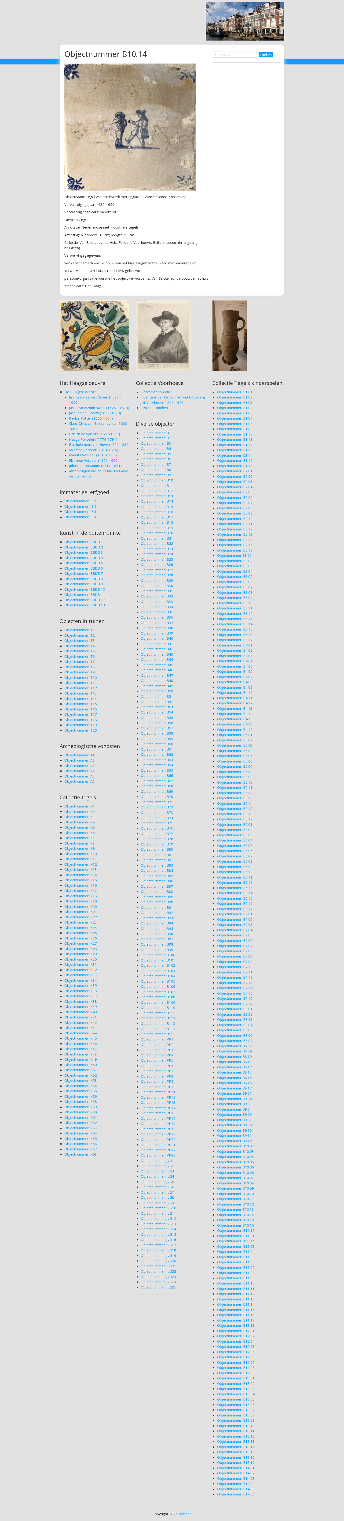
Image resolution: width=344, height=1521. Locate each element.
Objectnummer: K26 (80, 938)
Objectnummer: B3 (156, 443)
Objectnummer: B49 (157, 686)
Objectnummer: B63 (157, 759)
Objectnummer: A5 (79, 776)
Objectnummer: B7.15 (235, 993)
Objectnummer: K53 (80, 1080)
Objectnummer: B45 (157, 664)
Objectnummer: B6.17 (235, 908)
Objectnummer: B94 (157, 923)
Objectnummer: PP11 (158, 1091)
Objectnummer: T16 (80, 709)
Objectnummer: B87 (157, 886)
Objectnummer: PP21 (158, 1144)
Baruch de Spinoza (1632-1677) (94, 434)
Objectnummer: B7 (156, 464)
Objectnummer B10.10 (235, 1193)
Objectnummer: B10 (157, 480)
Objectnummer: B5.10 (235, 782)
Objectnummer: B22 (157, 543)
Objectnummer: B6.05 (235, 845)
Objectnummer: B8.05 (235, 1030)
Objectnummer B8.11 (234, 1061)
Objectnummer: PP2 (157, 1044)
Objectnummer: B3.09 (235, 597)
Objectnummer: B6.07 (235, 856)
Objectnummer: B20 (157, 532)
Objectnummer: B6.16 (235, 903)
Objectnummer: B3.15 (235, 629)
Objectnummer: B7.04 (235, 930)
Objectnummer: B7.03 (235, 924)
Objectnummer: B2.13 (235, 534)
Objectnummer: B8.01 (235, 1008)
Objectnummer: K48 (80, 1054)
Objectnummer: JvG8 (157, 1197)
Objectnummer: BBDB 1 (83, 541)
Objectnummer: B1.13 (235, 449)
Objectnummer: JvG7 (157, 1192)
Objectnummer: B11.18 (236, 1325)
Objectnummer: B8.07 (235, 1040)
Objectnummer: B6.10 (235, 871)
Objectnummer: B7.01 (235, 914)
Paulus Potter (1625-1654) (91, 418)
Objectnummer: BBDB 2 (83, 547)
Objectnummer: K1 (79, 806)
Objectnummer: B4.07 (235, 676)
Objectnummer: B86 (157, 881)
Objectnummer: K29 (80, 953)
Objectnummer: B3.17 (235, 639)
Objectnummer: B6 (156, 459)
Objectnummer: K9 (79, 848)
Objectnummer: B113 (158, 1023)
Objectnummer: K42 (80, 1022)
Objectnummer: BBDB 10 (84, 589)
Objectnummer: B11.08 (236, 1272)
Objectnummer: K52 (80, 1075)
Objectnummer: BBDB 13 (84, 605)
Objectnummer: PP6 (157, 1065)
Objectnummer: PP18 (158, 1129)
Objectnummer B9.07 (234, 1119)
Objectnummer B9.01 (234, 1093)
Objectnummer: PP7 (157, 1070)
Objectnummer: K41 (80, 1017)
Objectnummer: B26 (157, 564)
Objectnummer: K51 (80, 1069)
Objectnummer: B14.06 (236, 1494)
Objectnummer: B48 (157, 680)
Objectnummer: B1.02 (235, 397)
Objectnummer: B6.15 (235, 898)
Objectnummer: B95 (157, 928)
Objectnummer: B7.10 (235, 966)
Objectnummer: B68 (157, 786)
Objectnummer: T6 (79, 656)
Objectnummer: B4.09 (235, 687)
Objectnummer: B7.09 (235, 961)
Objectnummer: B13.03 (236, 1388)
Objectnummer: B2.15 (235, 544)
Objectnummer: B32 (157, 596)
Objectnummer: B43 (157, 654)
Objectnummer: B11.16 (236, 1314)
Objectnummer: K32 (80, 969)
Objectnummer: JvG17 (158, 1245)
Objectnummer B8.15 (234, 1077)
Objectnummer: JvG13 (158, 1223)
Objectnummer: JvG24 (158, 1281)
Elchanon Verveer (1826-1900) (94, 460)
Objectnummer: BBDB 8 (83, 578)
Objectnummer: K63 (80, 1128)
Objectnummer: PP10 (158, 1086)
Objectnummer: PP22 (158, 1150)
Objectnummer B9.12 (234, 1140)
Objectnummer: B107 (158, 991)
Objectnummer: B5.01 (235, 734)
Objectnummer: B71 (157, 802)
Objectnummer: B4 (156, 448)
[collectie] (245, 39)
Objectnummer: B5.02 (235, 740)
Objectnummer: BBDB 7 (83, 573)
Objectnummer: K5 (79, 827)
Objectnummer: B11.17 (236, 1320)
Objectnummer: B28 (157, 575)
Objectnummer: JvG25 (158, 1287)
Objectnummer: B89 (157, 896)
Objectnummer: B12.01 (236, 1330)
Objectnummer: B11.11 (236, 1288)
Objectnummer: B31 (157, 591)
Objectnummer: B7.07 (235, 945)
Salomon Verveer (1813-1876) (93, 449)
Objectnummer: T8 (79, 667)
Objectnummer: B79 (157, 844)
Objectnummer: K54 (80, 1085)
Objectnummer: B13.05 (236, 1399)
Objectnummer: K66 (80, 1143)
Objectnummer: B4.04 (235, 660)
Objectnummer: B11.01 (236, 1235)
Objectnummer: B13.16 (236, 1452)
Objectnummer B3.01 (234, 555)
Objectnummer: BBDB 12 (84, 599)
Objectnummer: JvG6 (157, 1186)
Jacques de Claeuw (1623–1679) (95, 412)
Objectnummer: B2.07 (235, 502)
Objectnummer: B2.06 (235, 497)
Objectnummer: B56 (157, 722)
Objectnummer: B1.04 (235, 407)
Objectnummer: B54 (157, 712)
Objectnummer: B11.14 (236, 1304)
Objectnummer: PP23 (158, 1155)
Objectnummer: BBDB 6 (83, 568)
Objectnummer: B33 (157, 601)
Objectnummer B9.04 (234, 1109)
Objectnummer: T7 (79, 661)
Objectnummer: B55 (157, 717)
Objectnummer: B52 (157, 701)
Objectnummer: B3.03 (235, 565)
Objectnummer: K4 (79, 822)
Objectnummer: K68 (80, 1154)
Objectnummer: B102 (158, 965)
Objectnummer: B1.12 (235, 444)
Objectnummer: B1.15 (235, 460)
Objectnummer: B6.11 (235, 877)
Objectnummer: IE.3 (80, 511)
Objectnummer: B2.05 (235, 492)
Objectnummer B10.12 (235, 1204)
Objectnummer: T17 (80, 714)
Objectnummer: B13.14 (236, 1446)
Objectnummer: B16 (157, 511)
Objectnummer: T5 (79, 651)
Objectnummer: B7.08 (235, 951)
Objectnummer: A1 (79, 755)
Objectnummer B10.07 (235, 1177)
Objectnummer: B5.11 (235, 787)
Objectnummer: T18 (80, 719)
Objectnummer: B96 (157, 933)
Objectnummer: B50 (157, 691)
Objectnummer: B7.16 (235, 998)
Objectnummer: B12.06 (236, 1357)
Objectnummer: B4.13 (235, 708)
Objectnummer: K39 (80, 1006)
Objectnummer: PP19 (158, 1134)
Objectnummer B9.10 (234, 1130)
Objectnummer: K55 (80, 1091)
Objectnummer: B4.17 (235, 729)
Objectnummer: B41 (157, 643)
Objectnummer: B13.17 (236, 1462)
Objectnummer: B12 (157, 490)
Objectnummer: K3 (79, 816)
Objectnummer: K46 (80, 1043)
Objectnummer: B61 (157, 749)
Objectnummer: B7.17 (235, 1003)
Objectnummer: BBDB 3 (83, 552)
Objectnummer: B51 (157, 696)
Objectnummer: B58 (157, 733)
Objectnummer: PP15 (158, 1113)
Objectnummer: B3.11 (235, 608)
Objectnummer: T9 (79, 672)
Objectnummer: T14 (80, 698)
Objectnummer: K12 (80, 864)
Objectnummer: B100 (158, 954)
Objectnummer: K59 (80, 1106)
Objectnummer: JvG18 (158, 1250)
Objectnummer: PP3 (157, 1049)
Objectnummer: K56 (80, 1096)
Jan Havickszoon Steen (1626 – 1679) (99, 407)
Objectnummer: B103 (158, 970)
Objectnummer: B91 (157, 907)
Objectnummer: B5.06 (235, 761)
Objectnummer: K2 (79, 811)
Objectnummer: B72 (157, 807)
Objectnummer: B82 (157, 859)
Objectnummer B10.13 (235, 1209)
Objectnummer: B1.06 (235, 413)
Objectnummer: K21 (80, 911)
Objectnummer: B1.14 (235, 455)
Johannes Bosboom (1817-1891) (95, 465)
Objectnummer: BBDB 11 (84, 594)
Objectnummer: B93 (157, 918)
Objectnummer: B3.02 (235, 560)
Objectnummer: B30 (157, 585)
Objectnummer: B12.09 (236, 1373)
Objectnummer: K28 (80, 948)
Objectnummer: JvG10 (158, 1208)
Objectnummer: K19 (80, 901)
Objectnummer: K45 (80, 1038)
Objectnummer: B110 (158, 1007)
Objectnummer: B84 (157, 870)
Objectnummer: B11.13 (236, 1299)
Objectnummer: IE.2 (80, 506)
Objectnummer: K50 (80, 1064)
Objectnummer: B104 (158, 975)
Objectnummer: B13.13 (236, 1441)
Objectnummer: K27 (80, 943)
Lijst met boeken (154, 407)
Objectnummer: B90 (157, 902)
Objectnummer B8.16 (234, 1082)
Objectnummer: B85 (157, 875)
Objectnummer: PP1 (157, 1039)
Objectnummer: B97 (157, 939)
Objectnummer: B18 (157, 522)
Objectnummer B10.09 (235, 1188)
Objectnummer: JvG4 (157, 1176)
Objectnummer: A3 (79, 765)
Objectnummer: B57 (157, 728)
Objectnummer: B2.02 (235, 476)
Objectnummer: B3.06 (235, 581)
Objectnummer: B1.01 (235, 392)
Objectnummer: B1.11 (235, 439)
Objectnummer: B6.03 (235, 835)
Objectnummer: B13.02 (236, 1383)
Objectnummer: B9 (156, 475)
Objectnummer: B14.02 (236, 1473)
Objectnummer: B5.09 (235, 776)
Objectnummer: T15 (80, 703)
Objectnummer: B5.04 (235, 750)
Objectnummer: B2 (156, 438)
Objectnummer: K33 (80, 975)
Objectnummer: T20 (80, 730)
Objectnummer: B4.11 (235, 697)
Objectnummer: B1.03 (235, 402)
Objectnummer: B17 (157, 517)
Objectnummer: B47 (157, 675)
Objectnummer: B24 (157, 554)
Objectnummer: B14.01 (236, 1467)
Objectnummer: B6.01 (235, 824)
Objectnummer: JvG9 (157, 1202)
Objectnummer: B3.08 (235, 592)
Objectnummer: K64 (80, 1133)
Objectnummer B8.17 (234, 1088)
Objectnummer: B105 (158, 981)
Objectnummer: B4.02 (235, 650)
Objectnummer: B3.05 (235, 576)
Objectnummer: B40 (157, 638)
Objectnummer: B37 (157, 622)
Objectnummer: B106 (158, 986)
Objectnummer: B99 (157, 949)
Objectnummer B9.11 (234, 1135)
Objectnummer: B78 (157, 838)
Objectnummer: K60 (80, 1112)
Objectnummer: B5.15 (235, 808)
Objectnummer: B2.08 (235, 508)
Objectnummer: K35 (80, 985)
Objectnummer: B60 (157, 743)
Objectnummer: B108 (158, 997)
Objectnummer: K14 (80, 874)
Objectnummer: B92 (157, 912)
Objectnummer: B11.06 (236, 1262)
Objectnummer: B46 (157, 670)
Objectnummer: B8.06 (235, 1035)
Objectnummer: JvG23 (158, 1276)
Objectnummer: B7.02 (235, 919)
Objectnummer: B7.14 (235, 987)
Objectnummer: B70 (157, 796)
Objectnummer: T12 (80, 688)
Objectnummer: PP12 (158, 1097)
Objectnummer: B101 (158, 960)
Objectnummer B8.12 (234, 1067)
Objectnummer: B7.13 (235, 982)
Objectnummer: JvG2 (157, 1165)
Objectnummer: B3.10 (235, 603)
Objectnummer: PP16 (158, 1118)
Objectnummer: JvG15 (158, 1234)
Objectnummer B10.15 (235, 1219)
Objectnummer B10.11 (235, 1198)
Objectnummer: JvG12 (158, 1218)
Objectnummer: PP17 (158, 1123)
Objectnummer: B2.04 (235, 486)
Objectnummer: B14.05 (236, 1489)
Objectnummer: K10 (80, 853)
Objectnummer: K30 (80, 959)
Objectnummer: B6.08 (235, 861)
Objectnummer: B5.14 (235, 803)
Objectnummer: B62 (157, 754)
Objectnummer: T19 (80, 724)
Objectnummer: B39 (157, 633)
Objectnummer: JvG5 (157, 1181)
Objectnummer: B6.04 (235, 840)
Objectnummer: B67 (157, 780)
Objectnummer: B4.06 (235, 671)
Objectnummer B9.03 (234, 1103)
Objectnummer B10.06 (235, 1167)
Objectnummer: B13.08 (236, 1415)
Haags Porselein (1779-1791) (93, 439)
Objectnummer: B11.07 (236, 1267)
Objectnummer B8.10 (234, 1056)
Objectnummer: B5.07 (235, 766)
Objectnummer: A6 (79, 781)
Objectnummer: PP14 (158, 1107)
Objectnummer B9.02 (234, 1098)
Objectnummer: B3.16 (235, 634)
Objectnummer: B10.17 (236, 1230)
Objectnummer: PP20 (158, 1139)
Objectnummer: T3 (79, 640)
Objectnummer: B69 (157, 791)
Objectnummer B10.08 (235, 1183)
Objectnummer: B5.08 (235, 771)
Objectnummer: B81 (157, 854)
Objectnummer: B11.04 (236, 1251)
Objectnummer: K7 (79, 837)
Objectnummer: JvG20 (158, 1260)
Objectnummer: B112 (158, 1018)
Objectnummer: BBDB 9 (83, 584)
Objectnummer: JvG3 (157, 1171)
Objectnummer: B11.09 (236, 1278)
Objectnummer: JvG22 (158, 1271)
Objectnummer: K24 (80, 927)
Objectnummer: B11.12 (236, 1293)
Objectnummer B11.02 (235, 1241)
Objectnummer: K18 (80, 896)
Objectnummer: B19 (157, 527)
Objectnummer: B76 (157, 828)
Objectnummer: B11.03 (236, 1246)
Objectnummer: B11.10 (236, 1283)
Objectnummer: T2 (79, 635)
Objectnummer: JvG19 (158, 1255)
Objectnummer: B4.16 (235, 724)
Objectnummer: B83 (157, 865)
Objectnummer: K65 (80, 1138)
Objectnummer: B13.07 (236, 1409)
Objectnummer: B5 (156, 453)
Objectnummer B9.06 (234, 1114)
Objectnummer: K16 (80, 885)
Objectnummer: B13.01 (236, 1378)
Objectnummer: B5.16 (235, 813)
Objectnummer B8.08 (234, 1046)
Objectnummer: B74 (157, 817)
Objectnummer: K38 (80, 1001)
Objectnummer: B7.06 (235, 940)
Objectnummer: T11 (80, 682)
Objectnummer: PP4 (157, 1055)
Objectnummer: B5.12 (235, 792)
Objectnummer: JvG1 (157, 1160)
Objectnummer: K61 (80, 1117)
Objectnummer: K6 (79, 832)
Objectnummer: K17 (80, 890)
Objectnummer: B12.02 (236, 1335)
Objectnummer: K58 (80, 1101)
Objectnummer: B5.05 (235, 755)
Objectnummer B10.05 (235, 1162)
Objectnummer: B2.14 (235, 539)
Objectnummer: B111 (158, 1012)
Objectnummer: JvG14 (158, 1229)
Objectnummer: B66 (157, 775)
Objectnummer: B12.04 (236, 1341)
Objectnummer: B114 (158, 1028)
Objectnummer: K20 (80, 906)
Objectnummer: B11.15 (236, 1309)
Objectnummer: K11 (80, 858)
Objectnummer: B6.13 (235, 887)
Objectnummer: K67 (80, 1149)
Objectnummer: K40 (80, 1012)
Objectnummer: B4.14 (235, 713)
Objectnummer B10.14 (235, 1214)
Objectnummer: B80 (157, 849)
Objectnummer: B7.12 (235, 977)
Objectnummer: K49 (80, 1059)
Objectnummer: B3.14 (235, 624)
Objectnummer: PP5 (157, 1060)
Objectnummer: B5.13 (235, 798)
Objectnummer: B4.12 (235, 703)
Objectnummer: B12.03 (236, 1346)
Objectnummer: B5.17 (235, 819)
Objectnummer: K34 (80, 980)
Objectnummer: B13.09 (236, 1420)
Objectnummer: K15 (80, 880)
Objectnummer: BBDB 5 (83, 562)
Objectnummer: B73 (157, 812)
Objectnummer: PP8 (157, 1076)
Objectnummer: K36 (80, 990)
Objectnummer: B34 (157, 606)
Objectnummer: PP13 (158, 1102)
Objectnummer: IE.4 (80, 517)
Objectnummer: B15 (157, 506)
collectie (185, 1513)
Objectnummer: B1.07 (235, 418)
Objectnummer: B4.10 (235, 692)
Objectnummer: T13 (80, 693)
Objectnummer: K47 (80, 1048)
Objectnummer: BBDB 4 (83, 557)
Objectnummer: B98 (157, 944)
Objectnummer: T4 (79, 645)
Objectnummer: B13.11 (236, 1430)
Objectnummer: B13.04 (236, 1394)
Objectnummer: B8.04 (235, 1024)
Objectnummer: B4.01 (235, 645)
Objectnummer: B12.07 (236, 1362)
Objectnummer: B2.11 (235, 523)
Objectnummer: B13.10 (236, 1425)
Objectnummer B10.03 (235, 1146)
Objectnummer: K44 (80, 1033)
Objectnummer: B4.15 (235, 719)
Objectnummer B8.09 (234, 1051)
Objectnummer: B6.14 (235, 892)
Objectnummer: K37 (80, 996)
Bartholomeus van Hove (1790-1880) (99, 444)
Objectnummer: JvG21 (158, 1266)
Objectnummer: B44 (157, 659)
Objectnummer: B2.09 (235, 513)
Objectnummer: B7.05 (235, 935)
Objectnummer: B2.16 (235, 550)
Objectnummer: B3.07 (235, 587)
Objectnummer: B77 (157, 833)
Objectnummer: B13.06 (236, 1404)
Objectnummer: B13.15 (236, 1457)
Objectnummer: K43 (80, 1027)
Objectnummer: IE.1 (80, 501)
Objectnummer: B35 (157, 612)
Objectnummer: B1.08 (235, 423)
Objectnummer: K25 (80, 932)
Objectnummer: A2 (79, 760)
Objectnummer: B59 (157, 738)
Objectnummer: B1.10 (235, 434)
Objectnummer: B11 (157, 485)
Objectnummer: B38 (157, 627)
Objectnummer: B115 (158, 1034)
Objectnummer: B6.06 (235, 850)
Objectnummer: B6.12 (235, 882)
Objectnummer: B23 (157, 548)
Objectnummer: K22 (80, 917)
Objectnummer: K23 (80, 922)
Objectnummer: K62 (80, 1122)
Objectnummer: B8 (156, 469)
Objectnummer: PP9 (157, 1081)
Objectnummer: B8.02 (235, 1014)
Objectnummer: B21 (157, 538)
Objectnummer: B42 (157, 648)
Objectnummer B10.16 (235, 1225)
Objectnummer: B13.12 (236, 1436)
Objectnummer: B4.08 (235, 682)
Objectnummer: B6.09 (235, 866)
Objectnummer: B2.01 (235, 471)
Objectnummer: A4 (79, 770)
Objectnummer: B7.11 (235, 972)
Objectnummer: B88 (157, 891)
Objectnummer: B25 (157, 559)
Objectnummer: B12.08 (236, 1367)
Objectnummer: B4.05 (235, 666)
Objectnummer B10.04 (235, 1156)
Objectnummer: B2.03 (235, 481)
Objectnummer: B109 (158, 1002)
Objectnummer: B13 (157, 496)
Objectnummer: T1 (79, 629)
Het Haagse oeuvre (80, 391)
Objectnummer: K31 (80, 964)
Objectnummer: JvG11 (158, 1213)
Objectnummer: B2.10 (235, 518)
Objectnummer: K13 (80, 869)
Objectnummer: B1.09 (235, 428)
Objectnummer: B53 (157, 707)
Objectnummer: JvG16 (158, 1239)
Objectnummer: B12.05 (236, 1351)
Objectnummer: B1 (156, 432)
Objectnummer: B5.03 (235, 745)
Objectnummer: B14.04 (236, 1483)
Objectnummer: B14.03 (236, 1478)
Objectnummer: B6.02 (235, 829)
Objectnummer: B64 (157, 764)
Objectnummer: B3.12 (235, 613)
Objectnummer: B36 (157, 617)
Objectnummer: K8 (79, 843)
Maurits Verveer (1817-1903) (93, 455)
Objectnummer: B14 (157, 501)
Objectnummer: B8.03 (235, 1019)
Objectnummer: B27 (157, 569)
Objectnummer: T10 (80, 677)
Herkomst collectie (156, 392)
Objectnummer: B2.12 (235, 529)
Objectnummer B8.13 (234, 1072)
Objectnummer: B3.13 (235, 618)
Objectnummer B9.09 (234, 1125)
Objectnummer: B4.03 (235, 655)
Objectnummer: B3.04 (235, 571)
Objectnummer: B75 (157, 823)
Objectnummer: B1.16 (235, 465)
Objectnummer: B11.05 (236, 1256)
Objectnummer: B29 (157, 580)
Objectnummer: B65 (157, 770)
